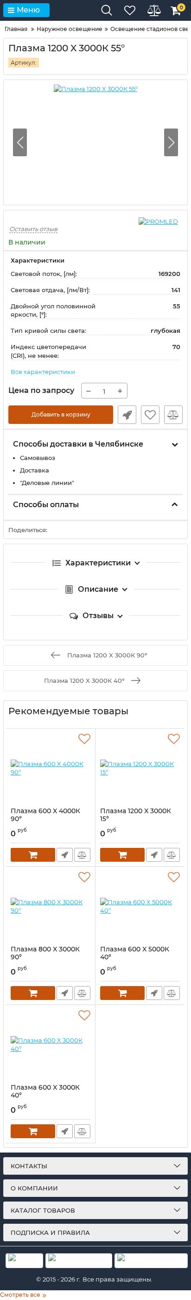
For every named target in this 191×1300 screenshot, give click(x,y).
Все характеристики (43, 371)
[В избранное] (150, 414)
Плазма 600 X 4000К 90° (45, 815)
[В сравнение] (173, 414)
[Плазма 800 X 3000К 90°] (50, 906)
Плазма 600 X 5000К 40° (134, 953)
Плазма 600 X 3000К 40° (45, 1091)
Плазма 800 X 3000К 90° (45, 953)
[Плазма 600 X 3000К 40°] (50, 1044)
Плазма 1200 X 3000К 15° (135, 815)
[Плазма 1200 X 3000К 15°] (140, 768)
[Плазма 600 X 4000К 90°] (50, 768)
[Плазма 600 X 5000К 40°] (140, 906)
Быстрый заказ (127, 414)
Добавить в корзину (61, 414)
